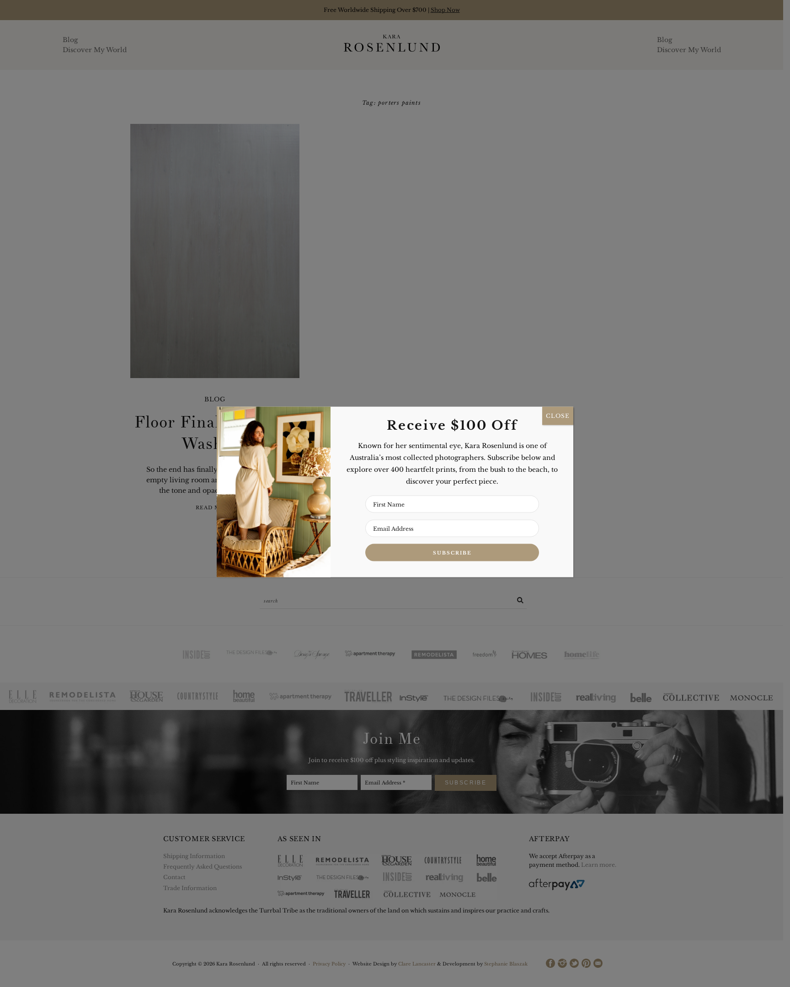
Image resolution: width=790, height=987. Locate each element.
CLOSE (558, 415)
